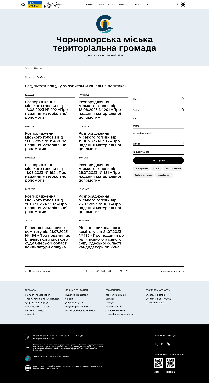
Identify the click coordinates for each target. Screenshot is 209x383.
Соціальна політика (143, 175)
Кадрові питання (164, 175)
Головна (28, 68)
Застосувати (158, 160)
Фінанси (156, 169)
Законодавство (141, 169)
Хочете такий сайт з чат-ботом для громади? (51, 356)
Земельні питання (173, 169)
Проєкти (29, 77)
